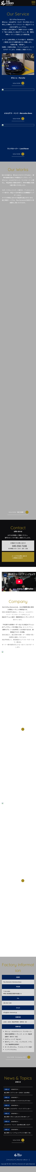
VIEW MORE (16, 83)
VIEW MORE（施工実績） (16, 512)
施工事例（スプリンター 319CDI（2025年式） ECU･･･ (19, 1093)
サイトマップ (11, 1160)
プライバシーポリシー (22, 1160)
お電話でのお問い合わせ (18, 545)
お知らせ (7, 1089)
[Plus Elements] (7, 2)
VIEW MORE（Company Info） (16, 1057)
